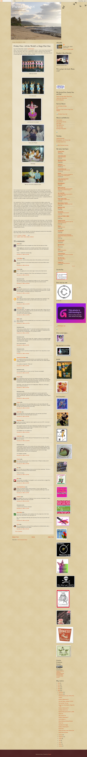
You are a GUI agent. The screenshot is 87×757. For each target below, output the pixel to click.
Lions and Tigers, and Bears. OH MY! (66, 701)
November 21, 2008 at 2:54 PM (23, 345)
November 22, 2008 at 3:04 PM (23, 474)
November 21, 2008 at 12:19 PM (23, 314)
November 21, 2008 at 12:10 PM (23, 304)
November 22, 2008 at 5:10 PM (23, 483)
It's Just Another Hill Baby (61, 106)
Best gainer (60, 208)
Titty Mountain (59, 120)
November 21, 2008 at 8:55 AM (23, 265)
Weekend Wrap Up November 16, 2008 (66, 711)
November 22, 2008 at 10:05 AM (23, 432)
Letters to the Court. (61, 227)
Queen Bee (19, 411)
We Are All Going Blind (62, 250)
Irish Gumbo (60, 211)
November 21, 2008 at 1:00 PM (23, 333)
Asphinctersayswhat (60, 138)
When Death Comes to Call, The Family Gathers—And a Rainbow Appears (65, 189)
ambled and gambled (62, 156)
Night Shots (60, 152)
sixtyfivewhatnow (61, 253)
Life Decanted (61, 230)
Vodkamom (60, 164)
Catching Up (60, 231)
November (61, 694)
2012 (59, 683)
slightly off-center (61, 220)
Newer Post (15, 537)
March (60, 744)
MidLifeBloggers (61, 183)
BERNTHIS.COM (61, 207)
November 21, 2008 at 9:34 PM (23, 398)
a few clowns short (62, 155)
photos (28, 236)
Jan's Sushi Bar (61, 193)
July (60, 740)
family (22, 236)
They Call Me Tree (60, 125)
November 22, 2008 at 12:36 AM (23, 408)
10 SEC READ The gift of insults (64, 199)
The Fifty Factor (61, 257)
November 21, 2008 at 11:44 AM (23, 293)
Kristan (18, 297)
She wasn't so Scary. (61, 165)
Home (33, 537)
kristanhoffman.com (62, 168)
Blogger (49, 754)
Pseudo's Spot (23, 6)
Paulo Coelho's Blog (62, 198)
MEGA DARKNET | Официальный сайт (65, 204)
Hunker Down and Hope (63, 732)
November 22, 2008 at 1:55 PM (23, 455)
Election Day (61, 728)
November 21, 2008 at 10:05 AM (23, 283)
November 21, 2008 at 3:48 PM (23, 365)
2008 (59, 690)
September (61, 736)
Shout (59, 249)
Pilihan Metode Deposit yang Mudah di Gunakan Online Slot (65, 195)
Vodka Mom (19, 436)
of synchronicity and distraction (64, 234)
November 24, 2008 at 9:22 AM (23, 520)
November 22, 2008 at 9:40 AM (23, 416)
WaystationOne (61, 244)
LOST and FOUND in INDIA (63, 216)
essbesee (19, 496)
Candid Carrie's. (31, 48)
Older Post (51, 537)
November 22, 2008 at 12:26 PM (23, 440)
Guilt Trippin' (58, 123)
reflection (32, 236)
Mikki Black (19, 420)
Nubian (59, 226)
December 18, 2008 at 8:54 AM (23, 528)
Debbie (18, 318)
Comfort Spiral (61, 151)
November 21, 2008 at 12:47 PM (23, 323)
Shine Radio (60, 161)
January (60, 746)
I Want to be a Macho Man (61, 98)
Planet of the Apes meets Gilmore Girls (66, 730)
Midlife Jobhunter (61, 187)
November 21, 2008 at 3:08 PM (23, 353)
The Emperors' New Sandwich (63, 212)
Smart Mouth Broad (21, 486)
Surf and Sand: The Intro (61, 121)
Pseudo (18, 269)
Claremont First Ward (21, 357)
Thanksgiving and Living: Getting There (66, 695)
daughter (18, 236)
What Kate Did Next (62, 160)
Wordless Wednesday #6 (63, 726)
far (58, 245)
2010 (59, 686)
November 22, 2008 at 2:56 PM (23, 463)
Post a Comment (18, 531)
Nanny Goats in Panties (63, 203)
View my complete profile (68, 49)
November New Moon (62, 179)
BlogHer (59, 173)
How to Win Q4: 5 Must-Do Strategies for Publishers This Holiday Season (65, 175)
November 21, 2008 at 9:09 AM (23, 275)
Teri (17, 467)
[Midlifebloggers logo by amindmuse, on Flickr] (60, 325)
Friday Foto (61, 713)
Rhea (18, 478)
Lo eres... (59, 217)
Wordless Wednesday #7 (63, 717)
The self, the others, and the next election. (65, 254)
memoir (25, 236)
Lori (17, 287)
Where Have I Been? (62, 258)
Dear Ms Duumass (60, 99)
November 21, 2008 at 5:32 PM (23, 372)
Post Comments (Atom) (22, 539)
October (60, 734)
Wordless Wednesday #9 (63, 699)
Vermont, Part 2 (60, 241)
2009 (59, 688)
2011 (59, 685)
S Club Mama (19, 258)
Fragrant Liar (60, 262)
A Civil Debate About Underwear (64, 263)
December (61, 692)
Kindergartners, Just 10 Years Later (63, 140)
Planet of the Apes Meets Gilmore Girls (64, 96)
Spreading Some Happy (63, 724)
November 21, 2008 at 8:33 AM (23, 254)
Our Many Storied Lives (61, 141)
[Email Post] (28, 235)
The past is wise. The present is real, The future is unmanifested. (65, 222)
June (60, 742)
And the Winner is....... (63, 719)
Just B (18, 243)
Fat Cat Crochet (61, 240)
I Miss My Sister (59, 127)
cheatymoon (19, 307)
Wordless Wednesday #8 (63, 708)
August (60, 738)
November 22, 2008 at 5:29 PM (23, 492)
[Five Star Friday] (71, 322)
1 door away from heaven (63, 178)
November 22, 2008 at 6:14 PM (23, 501)
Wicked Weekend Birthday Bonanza (66, 721)
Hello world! (60, 184)
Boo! (57, 107)
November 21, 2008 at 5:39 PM (23, 387)
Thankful (60, 697)
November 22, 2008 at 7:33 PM (23, 508)
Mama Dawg (19, 512)
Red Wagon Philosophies (61, 128)
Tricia (18, 524)
